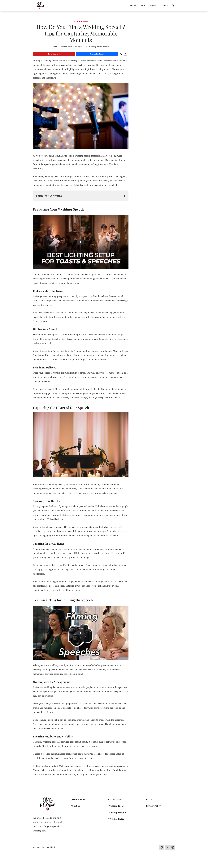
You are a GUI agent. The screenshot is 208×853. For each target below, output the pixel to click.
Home (133, 5)
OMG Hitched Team (63, 47)
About (142, 5)
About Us (75, 805)
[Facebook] (161, 847)
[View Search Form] (173, 5)
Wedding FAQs (81, 21)
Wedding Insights (117, 812)
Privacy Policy (153, 805)
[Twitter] (167, 847)
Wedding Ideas (116, 805)
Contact (164, 5)
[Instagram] (172, 847)
